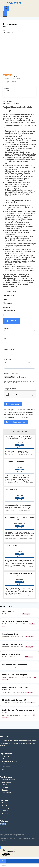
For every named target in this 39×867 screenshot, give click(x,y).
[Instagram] (2, 824)
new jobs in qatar (9, 311)
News (4, 855)
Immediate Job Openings (14, 461)
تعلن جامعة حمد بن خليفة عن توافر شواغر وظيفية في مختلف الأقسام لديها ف (19, 437)
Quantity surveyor (7, 792)
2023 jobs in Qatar (9, 292)
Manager (4, 784)
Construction (6, 766)
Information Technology (9, 761)
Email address (9, 349)
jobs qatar (6, 307)
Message (7, 359)
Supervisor (5, 787)
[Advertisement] (19, 53)
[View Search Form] (6, 8)
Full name (7, 329)
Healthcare (5, 764)
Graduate (5, 790)
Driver (4, 769)
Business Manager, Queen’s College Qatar (19, 518)
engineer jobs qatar (10, 296)
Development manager (11, 104)
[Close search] (3, 861)
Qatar (15, 76)
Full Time (5, 803)
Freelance (5, 810)
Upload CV (11, 374)
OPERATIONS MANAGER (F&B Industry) (19, 574)
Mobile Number (13, 339)
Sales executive (6, 782)
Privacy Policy (4, 838)
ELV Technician (11, 545)
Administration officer (8, 779)
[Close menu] (0, 847)
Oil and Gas (5, 759)
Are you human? (10, 389)
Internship (5, 813)
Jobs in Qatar (7, 303)
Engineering (5, 756)
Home (5, 27)
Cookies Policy (13, 838)
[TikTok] (5, 824)
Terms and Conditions (24, 838)
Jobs (4, 30)
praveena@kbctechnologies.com (15, 111)
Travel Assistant (11, 489)
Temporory (5, 808)
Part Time (5, 805)
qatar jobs (6, 315)
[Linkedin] (4, 824)
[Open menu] (5, 13)
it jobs (5, 299)
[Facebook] (1, 824)
